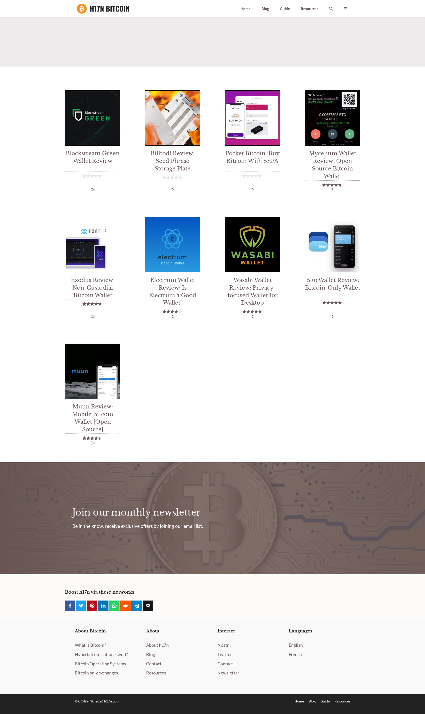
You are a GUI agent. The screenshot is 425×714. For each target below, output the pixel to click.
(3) (332, 189)
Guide (285, 8)
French (295, 654)
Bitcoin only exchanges (96, 672)
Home (246, 8)
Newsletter (228, 672)
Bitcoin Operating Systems (100, 663)
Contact (154, 663)
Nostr (223, 645)
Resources (309, 8)
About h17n (157, 645)
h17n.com (111, 701)
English (296, 645)
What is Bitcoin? (90, 645)
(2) (93, 316)
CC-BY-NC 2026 (91, 701)
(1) (173, 316)
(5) (93, 443)
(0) (93, 189)
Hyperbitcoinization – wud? (101, 654)
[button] (331, 8)
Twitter (224, 654)
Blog (265, 8)
